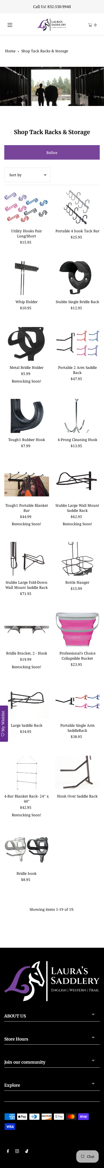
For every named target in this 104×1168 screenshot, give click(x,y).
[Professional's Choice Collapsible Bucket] (77, 630)
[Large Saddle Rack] (26, 702)
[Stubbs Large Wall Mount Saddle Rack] (77, 481)
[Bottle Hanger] (77, 559)
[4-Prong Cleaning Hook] (77, 416)
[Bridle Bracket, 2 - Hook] (26, 630)
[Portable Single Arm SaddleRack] (77, 702)
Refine (51, 152)
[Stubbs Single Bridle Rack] (77, 278)
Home (10, 50)
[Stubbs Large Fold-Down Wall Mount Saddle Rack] (26, 559)
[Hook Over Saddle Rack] (77, 772)
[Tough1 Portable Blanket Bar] (26, 481)
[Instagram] (17, 1152)
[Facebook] (8, 1152)
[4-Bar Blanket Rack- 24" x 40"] (26, 772)
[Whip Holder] (26, 278)
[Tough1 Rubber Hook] (26, 416)
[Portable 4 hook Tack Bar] (77, 207)
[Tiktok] (26, 1152)
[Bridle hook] (26, 849)
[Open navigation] (15, 24)
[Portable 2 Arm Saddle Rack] (77, 344)
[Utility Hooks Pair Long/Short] (26, 207)
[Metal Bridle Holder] (26, 344)
